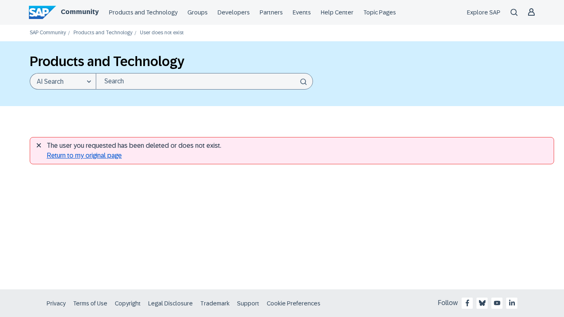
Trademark (215, 303)
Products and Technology (143, 12)
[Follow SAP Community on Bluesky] (482, 303)
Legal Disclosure (170, 303)
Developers (234, 12)
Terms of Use (90, 303)
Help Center (337, 12)
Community (80, 11)
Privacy (56, 303)
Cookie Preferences (293, 303)
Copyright (128, 303)
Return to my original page (84, 155)
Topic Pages (379, 12)
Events (302, 12)
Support (248, 303)
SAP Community (48, 32)
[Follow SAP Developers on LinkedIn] (512, 303)
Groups (197, 12)
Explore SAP (483, 12)
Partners (271, 12)
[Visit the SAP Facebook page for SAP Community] (467, 303)
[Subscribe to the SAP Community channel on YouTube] (497, 303)
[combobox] (204, 81)
